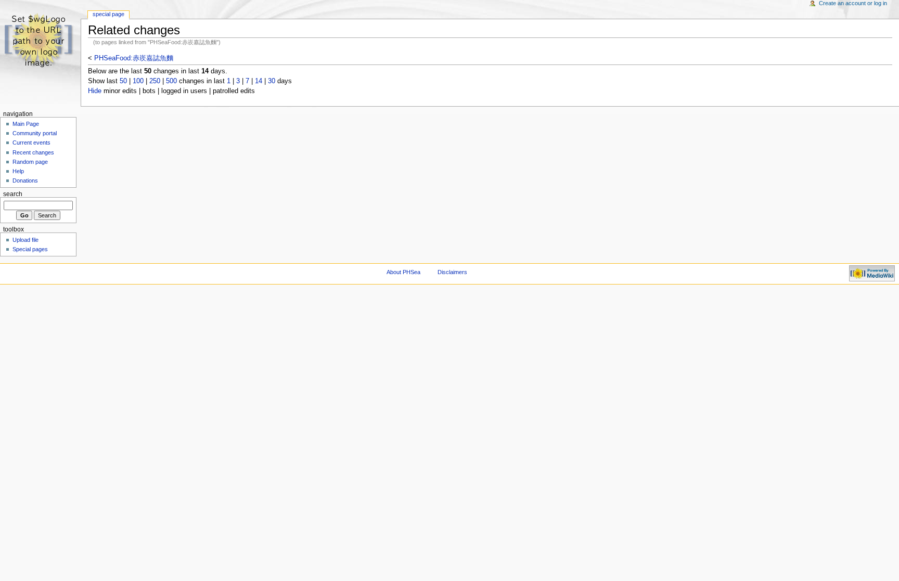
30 (271, 81)
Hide (94, 91)
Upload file (25, 240)
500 (171, 81)
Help (18, 171)
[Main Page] (40, 40)
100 (138, 81)
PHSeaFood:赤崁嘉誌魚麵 (133, 58)
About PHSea (403, 272)
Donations (25, 180)
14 (258, 81)
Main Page (25, 124)
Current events (31, 142)
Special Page (108, 14)
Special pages (30, 249)
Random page (30, 162)
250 (154, 81)
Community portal (34, 133)
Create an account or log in (853, 3)
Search (12, 194)
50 (123, 81)
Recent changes (33, 152)
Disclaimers (452, 272)
